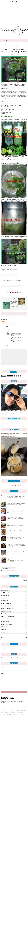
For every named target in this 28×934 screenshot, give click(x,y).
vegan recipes (4, 634)
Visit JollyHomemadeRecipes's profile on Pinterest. (13, 657)
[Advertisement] (14, 9)
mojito (3, 286)
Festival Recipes (5, 606)
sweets (3, 632)
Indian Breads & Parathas (7, 608)
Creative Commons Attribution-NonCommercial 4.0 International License (12, 701)
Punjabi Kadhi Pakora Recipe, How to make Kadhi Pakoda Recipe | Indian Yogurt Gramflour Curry (16, 560)
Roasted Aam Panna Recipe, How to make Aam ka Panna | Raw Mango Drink (16, 504)
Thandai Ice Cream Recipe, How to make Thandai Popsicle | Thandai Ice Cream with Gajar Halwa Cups (16, 545)
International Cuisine (7, 280)
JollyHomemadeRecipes (6, 422)
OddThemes (20, 714)
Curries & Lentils (5, 600)
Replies (8, 330)
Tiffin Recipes (4, 626)
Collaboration (4, 598)
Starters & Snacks (11, 286)
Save (14, 292)
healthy (15, 274)
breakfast (15, 269)
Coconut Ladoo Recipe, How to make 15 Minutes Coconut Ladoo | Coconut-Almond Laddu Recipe (16, 553)
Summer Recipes (22, 286)
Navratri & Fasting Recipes (7, 616)
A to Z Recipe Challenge (7, 592)
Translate (12, 570)
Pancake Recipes (5, 621)
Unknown (8, 322)
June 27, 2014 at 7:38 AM (16, 322)
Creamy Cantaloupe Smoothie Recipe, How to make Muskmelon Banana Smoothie (16, 518)
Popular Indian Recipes (6, 624)
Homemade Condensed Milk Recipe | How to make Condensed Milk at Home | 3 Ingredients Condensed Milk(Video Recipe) (14, 435)
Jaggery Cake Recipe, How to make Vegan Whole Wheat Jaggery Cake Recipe (16, 497)
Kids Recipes (18, 280)
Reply (7, 326)
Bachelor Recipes (14, 46)
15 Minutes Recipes (5, 590)
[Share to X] (11, 292)
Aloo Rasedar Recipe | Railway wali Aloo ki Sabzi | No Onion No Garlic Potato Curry (16, 524)
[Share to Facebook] (8, 292)
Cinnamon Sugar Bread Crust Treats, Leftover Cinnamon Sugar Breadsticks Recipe (15, 511)
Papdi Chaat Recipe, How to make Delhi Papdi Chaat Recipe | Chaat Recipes (15, 538)
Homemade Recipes (20, 710)
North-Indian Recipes (6, 619)
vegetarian (3, 637)
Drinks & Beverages (7, 274)
